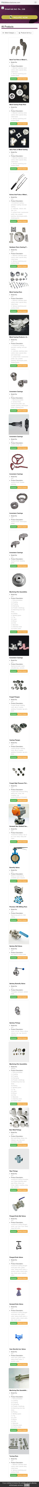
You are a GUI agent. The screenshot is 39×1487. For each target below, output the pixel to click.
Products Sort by (25, 33)
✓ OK (27, 1485)
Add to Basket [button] (23, 79)
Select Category (9, 33)
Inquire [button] (14, 79)
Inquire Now (20, 17)
